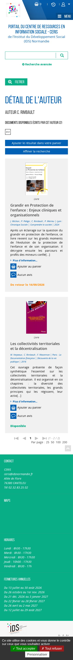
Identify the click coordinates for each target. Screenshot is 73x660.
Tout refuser (53, 648)
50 (52, 442)
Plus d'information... (25, 260)
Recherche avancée (38, 64)
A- (59, 635)
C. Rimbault (37, 221)
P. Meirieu (49, 221)
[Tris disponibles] (8, 132)
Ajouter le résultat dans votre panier (36, 143)
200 (64, 442)
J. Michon (14, 221)
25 (47, 442)
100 (58, 442)
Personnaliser (37, 654)
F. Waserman (43, 354)
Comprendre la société (41, 224)
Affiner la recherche (36, 151)
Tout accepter (25, 648)
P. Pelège (25, 221)
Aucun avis (24, 275)
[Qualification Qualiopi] (55, 623)
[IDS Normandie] (17, 629)
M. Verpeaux (16, 354)
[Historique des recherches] (53, 4)
